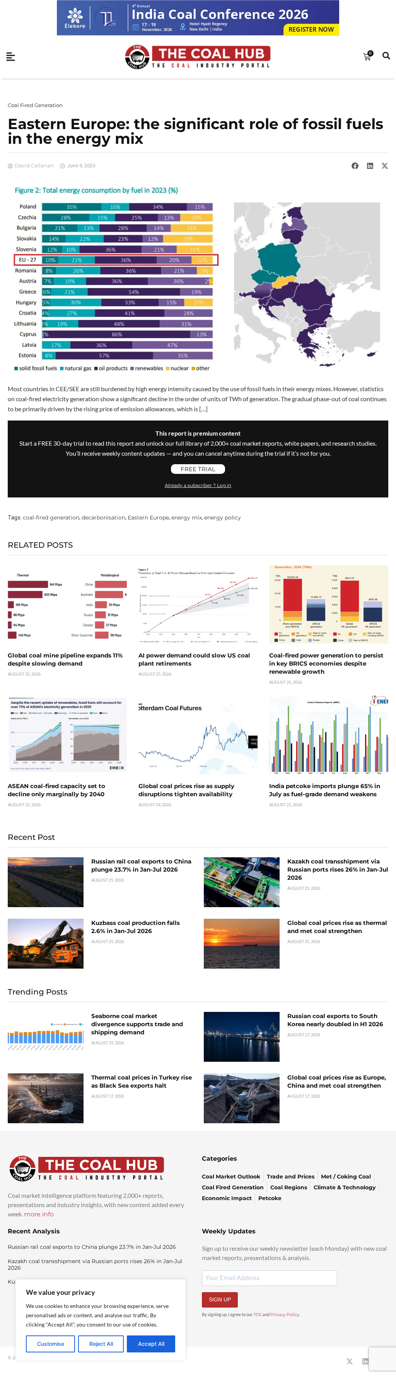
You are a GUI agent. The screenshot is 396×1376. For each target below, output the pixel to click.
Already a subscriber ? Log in (198, 485)
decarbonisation (103, 517)
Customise (50, 1343)
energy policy (222, 517)
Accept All (151, 1343)
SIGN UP (220, 1299)
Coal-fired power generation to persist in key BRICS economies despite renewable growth (326, 663)
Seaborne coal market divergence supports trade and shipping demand (137, 1024)
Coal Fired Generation (35, 105)
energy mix (186, 517)
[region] (100, 1320)
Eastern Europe (148, 517)
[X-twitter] (350, 1361)
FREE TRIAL (198, 469)
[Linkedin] (365, 1361)
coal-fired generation (51, 517)
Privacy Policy (284, 1314)
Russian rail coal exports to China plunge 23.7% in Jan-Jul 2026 (92, 1246)
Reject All (101, 1343)
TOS (257, 1314)
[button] (355, 165)
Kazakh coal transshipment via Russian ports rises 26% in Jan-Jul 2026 (337, 869)
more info (39, 1214)
